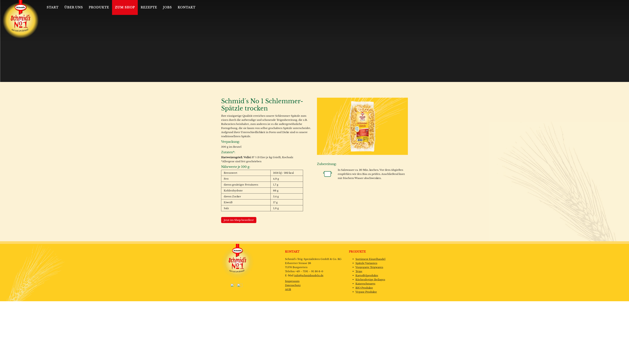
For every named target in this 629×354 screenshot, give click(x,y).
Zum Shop (125, 7)
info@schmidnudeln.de (309, 275)
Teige (358, 271)
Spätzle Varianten (366, 263)
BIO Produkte (364, 287)
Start (52, 7)
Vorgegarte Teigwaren (369, 267)
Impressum (292, 281)
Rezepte (149, 7)
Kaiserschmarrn (365, 283)
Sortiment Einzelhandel (370, 259)
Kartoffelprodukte (366, 275)
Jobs (167, 7)
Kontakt (186, 7)
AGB (288, 289)
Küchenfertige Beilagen (370, 279)
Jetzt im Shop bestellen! (239, 220)
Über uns (73, 7)
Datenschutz (293, 285)
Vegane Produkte (366, 291)
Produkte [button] (99, 7)
